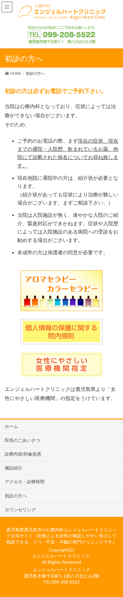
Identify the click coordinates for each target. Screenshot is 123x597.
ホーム (11, 426)
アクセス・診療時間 (24, 481)
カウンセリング (20, 509)
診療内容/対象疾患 (23, 454)
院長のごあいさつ (22, 440)
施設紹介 (13, 467)
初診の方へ (16, 495)
